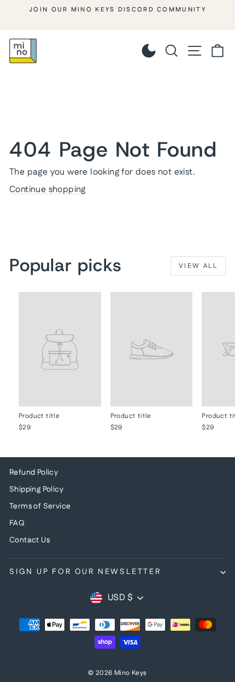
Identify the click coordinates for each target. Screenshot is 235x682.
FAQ (17, 523)
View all (198, 266)
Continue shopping (47, 189)
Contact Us (29, 540)
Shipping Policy (36, 489)
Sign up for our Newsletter (85, 571)
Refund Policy (33, 472)
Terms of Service (39, 506)
